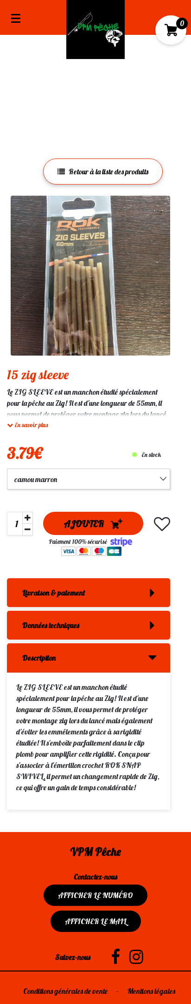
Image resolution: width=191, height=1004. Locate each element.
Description (39, 657)
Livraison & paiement (53, 592)
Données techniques (50, 625)
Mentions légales (151, 991)
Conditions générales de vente (66, 991)
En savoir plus (30, 425)
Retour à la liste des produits (108, 171)
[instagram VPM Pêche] (131, 957)
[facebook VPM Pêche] (111, 957)
